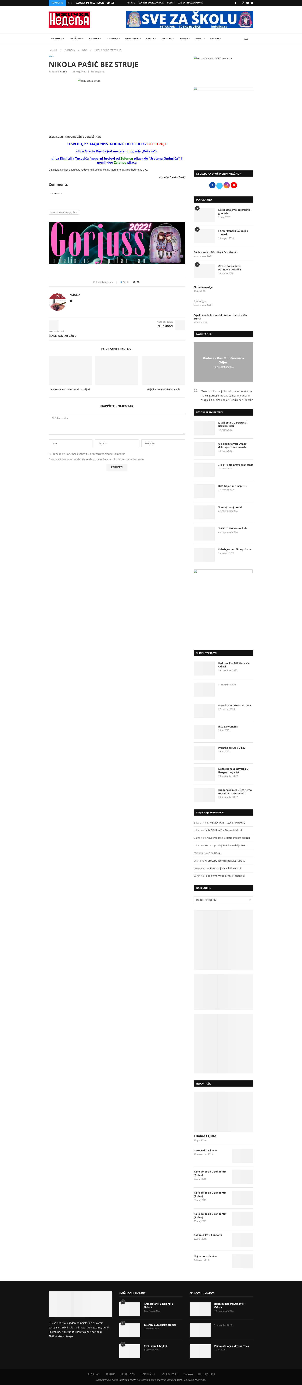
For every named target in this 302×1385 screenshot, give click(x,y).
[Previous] (68, 3)
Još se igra (200, 301)
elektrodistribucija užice (64, 212)
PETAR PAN (93, 1374)
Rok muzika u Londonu (208, 1235)
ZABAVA (188, 1374)
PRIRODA (110, 1374)
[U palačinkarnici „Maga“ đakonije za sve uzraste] (204, 449)
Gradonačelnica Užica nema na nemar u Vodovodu (235, 791)
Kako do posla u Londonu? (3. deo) (210, 1173)
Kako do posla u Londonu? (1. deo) (210, 1215)
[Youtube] (247, 3)
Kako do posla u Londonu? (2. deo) (210, 1194)
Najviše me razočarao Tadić (163, 389)
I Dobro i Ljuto (205, 1136)
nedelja (63, 71)
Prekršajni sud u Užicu (231, 747)
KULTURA (166, 38)
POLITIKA (93, 38)
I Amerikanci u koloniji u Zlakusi (233, 232)
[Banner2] (223, 992)
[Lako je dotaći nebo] (242, 1156)
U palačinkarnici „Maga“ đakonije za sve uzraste (232, 445)
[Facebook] (235, 3)
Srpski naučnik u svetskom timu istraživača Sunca (220, 316)
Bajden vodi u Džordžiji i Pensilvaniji (215, 252)
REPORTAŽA (128, 1374)
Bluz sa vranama (228, 726)
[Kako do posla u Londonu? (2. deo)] (242, 1198)
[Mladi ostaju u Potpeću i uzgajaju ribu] (204, 428)
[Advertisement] (223, 139)
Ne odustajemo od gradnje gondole (234, 211)
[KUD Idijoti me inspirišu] (204, 491)
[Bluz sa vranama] (204, 732)
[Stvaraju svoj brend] (204, 512)
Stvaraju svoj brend (230, 507)
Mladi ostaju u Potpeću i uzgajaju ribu (232, 424)
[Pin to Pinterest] (134, 282)
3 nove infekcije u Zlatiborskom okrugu (227, 837)
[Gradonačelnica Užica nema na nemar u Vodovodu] (204, 795)
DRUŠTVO (75, 38)
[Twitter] (239, 3)
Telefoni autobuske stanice (160, 1325)
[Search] (251, 39)
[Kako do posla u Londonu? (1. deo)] (242, 1219)
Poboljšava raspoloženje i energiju (225, 875)
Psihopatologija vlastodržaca (231, 1346)
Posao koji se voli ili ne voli (225, 868)
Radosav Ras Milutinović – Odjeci (94, 2)
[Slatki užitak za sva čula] (204, 534)
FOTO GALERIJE (206, 1374)
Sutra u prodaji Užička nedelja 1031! (226, 845)
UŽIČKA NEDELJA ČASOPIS (190, 2)
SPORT (199, 38)
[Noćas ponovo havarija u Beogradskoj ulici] (204, 774)
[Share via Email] (138, 282)
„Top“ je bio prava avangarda (235, 464)
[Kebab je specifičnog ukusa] (204, 555)
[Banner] (223, 1043)
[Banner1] (223, 940)
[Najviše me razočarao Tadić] (163, 370)
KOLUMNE (112, 38)
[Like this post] (124, 282)
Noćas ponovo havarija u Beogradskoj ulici (233, 770)
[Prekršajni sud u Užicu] (204, 753)
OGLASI (170, 2)
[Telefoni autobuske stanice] (129, 1330)
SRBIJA (150, 38)
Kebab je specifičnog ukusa (234, 549)
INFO (84, 50)
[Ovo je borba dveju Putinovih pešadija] (204, 271)
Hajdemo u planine (205, 1256)
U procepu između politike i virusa (225, 860)
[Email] (252, 3)
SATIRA (184, 38)
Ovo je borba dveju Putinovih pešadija (229, 267)
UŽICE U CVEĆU (169, 1374)
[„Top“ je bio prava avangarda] (204, 470)
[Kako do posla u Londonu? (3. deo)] (242, 1177)
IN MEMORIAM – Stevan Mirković (226, 822)
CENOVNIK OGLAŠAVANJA (151, 2)
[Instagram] (243, 3)
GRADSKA (56, 38)
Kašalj (217, 853)
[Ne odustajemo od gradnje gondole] (204, 215)
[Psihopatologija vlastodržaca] (200, 1351)
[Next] (72, 3)
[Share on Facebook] (127, 282)
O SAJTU (131, 2)
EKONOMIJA (132, 38)
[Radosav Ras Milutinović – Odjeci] (70, 370)
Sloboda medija (203, 287)
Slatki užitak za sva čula (232, 528)
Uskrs (197, 837)
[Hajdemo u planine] (242, 1261)
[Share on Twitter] (131, 282)
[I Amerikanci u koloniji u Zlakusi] (204, 236)
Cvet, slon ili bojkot (155, 1346)
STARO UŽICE (147, 1374)
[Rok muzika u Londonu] (242, 1240)
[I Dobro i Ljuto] (223, 1112)
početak (53, 50)
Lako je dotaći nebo (206, 1150)
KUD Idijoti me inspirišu (232, 486)
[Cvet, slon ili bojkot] (129, 1351)
